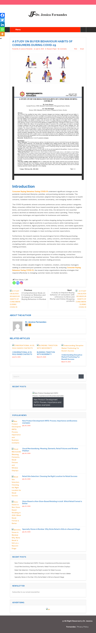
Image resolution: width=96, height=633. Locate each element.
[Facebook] (17, 282)
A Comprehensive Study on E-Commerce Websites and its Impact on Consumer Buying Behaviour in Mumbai (34, 296)
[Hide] (1, 38)
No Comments (62, 49)
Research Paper (52, 49)
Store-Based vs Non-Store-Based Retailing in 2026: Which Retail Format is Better (43, 573)
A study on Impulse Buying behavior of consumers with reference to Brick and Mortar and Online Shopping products (62, 297)
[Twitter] (2, 20)
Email (82, 49)
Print (75, 49)
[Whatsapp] (14, 282)
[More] (2, 34)
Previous (28, 290)
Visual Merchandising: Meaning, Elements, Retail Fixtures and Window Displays (42, 566)
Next (69, 290)
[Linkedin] (2, 24)
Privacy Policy (83, 627)
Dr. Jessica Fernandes (26, 49)
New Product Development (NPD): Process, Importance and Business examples (42, 563)
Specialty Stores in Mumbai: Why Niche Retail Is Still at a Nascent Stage (51, 529)
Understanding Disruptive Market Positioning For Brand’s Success (71, 357)
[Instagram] (21, 282)
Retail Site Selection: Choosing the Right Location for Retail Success (49, 476)
